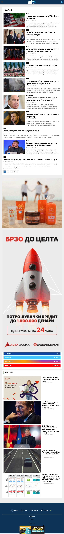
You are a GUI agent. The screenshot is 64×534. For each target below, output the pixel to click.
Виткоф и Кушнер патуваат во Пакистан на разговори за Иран (41, 33)
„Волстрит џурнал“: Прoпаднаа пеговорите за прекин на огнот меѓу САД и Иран (42, 82)
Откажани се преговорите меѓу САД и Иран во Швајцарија (42, 17)
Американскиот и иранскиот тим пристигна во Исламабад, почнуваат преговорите (42, 50)
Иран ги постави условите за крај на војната (42, 65)
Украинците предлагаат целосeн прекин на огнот (21, 131)
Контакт (32, 519)
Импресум (32, 516)
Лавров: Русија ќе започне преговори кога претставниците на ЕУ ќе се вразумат (41, 99)
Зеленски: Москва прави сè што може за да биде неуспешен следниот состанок (42, 144)
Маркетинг (32, 523)
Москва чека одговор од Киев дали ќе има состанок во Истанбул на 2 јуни (30, 159)
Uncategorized (29, 95)
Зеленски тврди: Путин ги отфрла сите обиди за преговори (42, 115)
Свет (28, 13)
